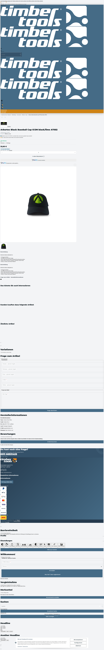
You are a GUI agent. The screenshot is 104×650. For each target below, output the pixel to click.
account (11, 631)
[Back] (0, 342)
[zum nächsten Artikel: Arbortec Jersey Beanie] (5, 117)
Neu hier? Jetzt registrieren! (52, 574)
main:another (3, 631)
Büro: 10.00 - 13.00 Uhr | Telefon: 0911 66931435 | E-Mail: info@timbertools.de (12, 4)
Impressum (20, 646)
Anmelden (52, 570)
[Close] (0, 345)
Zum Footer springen (39, 1)
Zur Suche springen (23, 1)
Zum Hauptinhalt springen (5, 1)
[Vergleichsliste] (1, 103)
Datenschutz (25, 646)
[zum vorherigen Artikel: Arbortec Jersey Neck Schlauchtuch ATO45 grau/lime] (1, 117)
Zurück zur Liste (4, 114)
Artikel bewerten (52, 441)
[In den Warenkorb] (1, 119)
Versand (10, 150)
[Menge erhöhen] (74, 152)
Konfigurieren (78, 642)
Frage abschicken (52, 410)
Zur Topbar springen (15, 1)
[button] (1, 48)
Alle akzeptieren (78, 639)
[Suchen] (20, 54)
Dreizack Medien (17, 521)
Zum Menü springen (31, 1)
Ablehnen (78, 645)
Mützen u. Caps (8, 133)
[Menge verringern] (2, 152)
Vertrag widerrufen (6, 482)
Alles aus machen (52, 549)
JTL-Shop (7, 522)
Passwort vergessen (4, 578)
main (7, 631)
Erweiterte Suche (52, 611)
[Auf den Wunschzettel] (75, 165)
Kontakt (25, 4)
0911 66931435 (8, 454)
